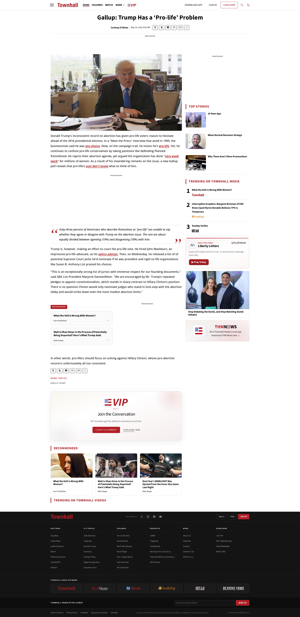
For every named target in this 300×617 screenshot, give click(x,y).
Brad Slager (122, 551)
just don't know (97, 166)
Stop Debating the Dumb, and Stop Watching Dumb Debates (215, 313)
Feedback (84, 612)
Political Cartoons (58, 557)
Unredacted (155, 546)
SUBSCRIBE (229, 5)
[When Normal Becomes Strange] (196, 141)
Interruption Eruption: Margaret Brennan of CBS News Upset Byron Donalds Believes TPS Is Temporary (218, 207)
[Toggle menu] (52, 5)
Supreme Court (90, 567)
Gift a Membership (224, 541)
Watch (53, 551)
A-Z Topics (89, 528)
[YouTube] (160, 516)
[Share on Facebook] (167, 27)
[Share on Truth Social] (161, 27)
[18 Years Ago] (196, 119)
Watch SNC (220, 551)
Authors (54, 567)
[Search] (241, 5)
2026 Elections (89, 535)
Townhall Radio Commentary (162, 557)
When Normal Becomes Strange (225, 135)
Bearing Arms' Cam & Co (160, 551)
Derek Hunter (122, 541)
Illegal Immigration (92, 562)
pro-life (164, 146)
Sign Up (243, 602)
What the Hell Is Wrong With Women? (68, 483)
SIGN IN (213, 5)
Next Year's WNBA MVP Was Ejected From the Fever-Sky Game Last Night (160, 484)
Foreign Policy (90, 557)
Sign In (221, 516)
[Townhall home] (61, 516)
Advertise (187, 541)
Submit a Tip (188, 551)
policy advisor (108, 254)
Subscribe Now (131, 429)
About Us (187, 535)
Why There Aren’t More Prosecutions (227, 156)
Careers (186, 546)
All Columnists (123, 567)
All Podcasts (155, 562)
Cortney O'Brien (119, 27)
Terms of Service (57, 612)
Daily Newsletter (223, 546)
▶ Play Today (199, 262)
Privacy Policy (71, 612)
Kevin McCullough (124, 546)
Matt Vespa (102, 491)
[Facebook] (154, 516)
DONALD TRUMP (58, 383)
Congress (87, 541)
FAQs (232, 516)
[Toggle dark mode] (248, 5)
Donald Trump (90, 546)
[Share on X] (155, 27)
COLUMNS (97, 5)
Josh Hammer (123, 562)
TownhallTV (55, 562)
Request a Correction (99, 612)
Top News (55, 535)
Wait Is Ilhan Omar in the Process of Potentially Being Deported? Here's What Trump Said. (115, 484)
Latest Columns (57, 546)
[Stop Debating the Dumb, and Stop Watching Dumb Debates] (217, 290)
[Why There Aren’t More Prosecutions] (196, 162)
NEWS (86, 5)
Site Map (114, 612)
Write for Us (188, 557)
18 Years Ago (214, 113)
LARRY (152, 535)
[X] (141, 516)
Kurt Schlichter (59, 491)
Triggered (154, 541)
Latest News (55, 541)
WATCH (109, 5)
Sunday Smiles (200, 226)
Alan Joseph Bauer (125, 557)
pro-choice (92, 146)
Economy (88, 551)
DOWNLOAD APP (193, 5)
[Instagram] (147, 516)
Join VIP (243, 516)
